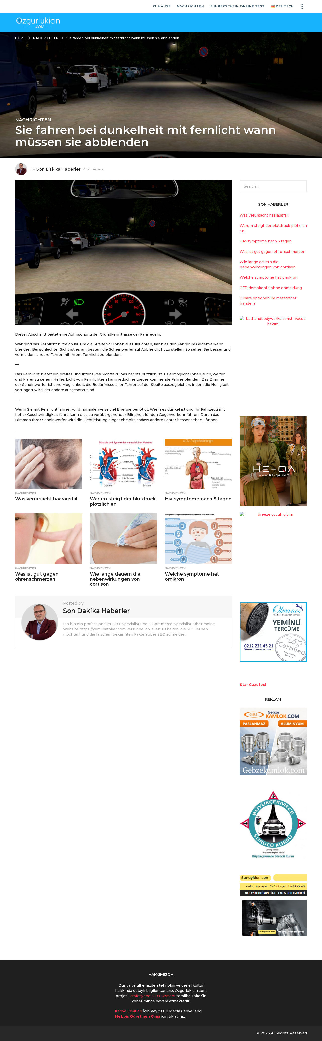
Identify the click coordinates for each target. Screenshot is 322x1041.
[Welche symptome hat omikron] (198, 538)
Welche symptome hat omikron (192, 576)
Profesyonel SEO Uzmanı (152, 996)
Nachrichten (190, 6)
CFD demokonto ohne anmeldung (271, 287)
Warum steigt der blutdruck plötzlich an (123, 501)
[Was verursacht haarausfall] (48, 464)
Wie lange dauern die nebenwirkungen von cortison (115, 579)
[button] (302, 6)
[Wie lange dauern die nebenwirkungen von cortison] (123, 538)
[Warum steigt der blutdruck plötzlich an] (123, 464)
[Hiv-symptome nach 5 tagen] (198, 464)
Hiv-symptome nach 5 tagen (198, 499)
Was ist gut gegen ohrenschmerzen (37, 576)
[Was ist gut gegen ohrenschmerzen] (48, 538)
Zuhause (162, 6)
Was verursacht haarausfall (47, 499)
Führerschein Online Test (237, 6)
